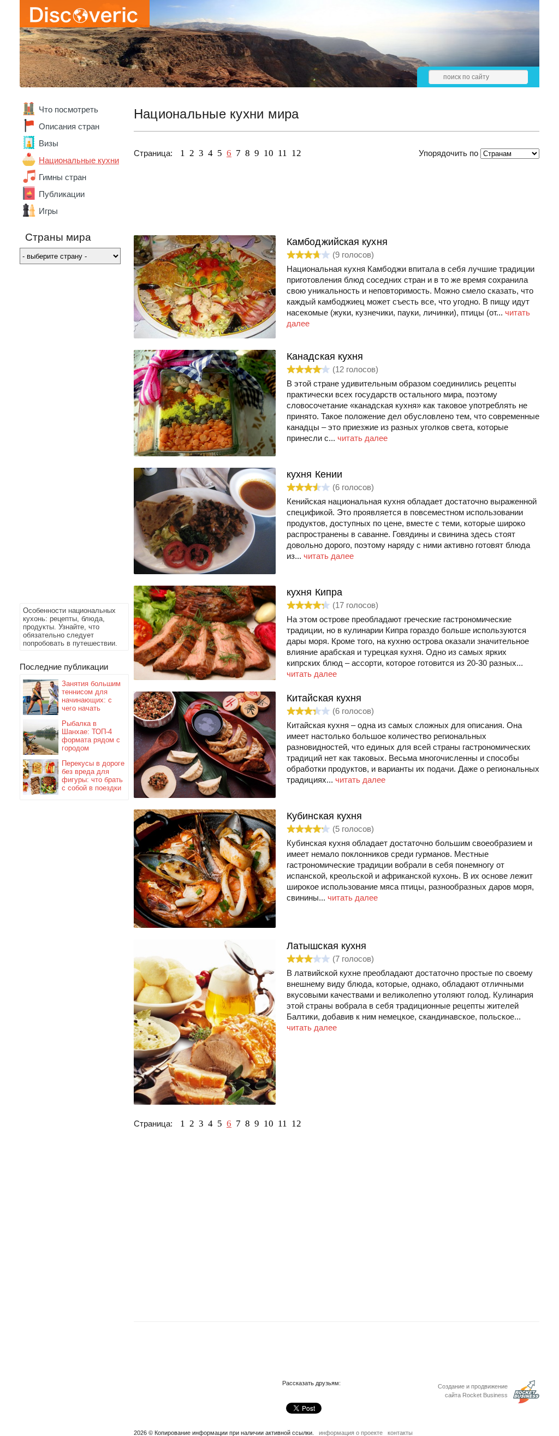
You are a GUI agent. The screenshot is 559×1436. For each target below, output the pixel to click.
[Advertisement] (63, 436)
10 (268, 153)
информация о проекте (351, 1432)
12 (296, 153)
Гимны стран (62, 177)
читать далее (362, 438)
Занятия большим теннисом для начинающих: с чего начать (91, 696)
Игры (48, 211)
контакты (400, 1432)
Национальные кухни (79, 160)
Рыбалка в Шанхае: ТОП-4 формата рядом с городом (91, 735)
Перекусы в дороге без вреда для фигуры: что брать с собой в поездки (93, 775)
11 (282, 153)
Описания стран (69, 126)
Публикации (62, 194)
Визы (48, 143)
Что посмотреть (68, 109)
